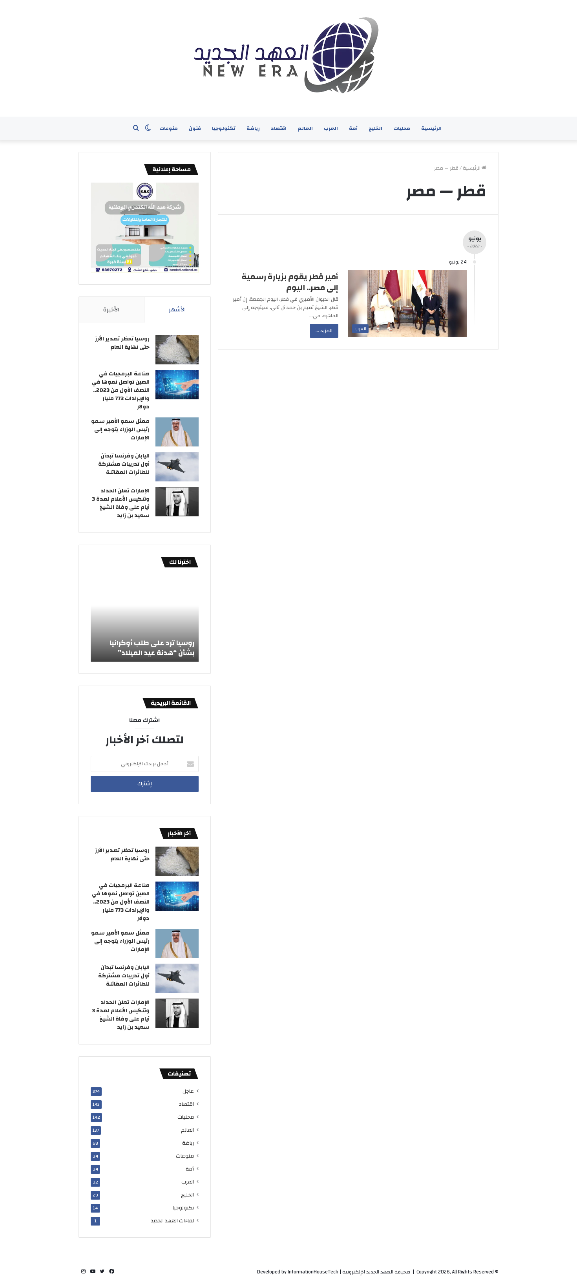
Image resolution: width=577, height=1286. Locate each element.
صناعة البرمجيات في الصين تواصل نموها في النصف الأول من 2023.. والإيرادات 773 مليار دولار (121, 390)
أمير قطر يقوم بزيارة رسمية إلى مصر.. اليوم (290, 282)
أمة (353, 128)
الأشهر (177, 309)
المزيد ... (324, 330)
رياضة (253, 128)
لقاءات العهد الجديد (172, 1220)
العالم (305, 128)
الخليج (375, 128)
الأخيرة (111, 309)
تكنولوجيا (224, 128)
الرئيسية (431, 128)
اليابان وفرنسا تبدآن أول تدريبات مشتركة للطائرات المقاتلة (124, 464)
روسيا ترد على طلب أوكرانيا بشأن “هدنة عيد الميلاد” (152, 648)
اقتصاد (279, 128)
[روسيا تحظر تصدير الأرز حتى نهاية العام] (177, 349)
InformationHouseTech (313, 1272)
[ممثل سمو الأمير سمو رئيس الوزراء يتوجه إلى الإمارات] (177, 431)
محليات (401, 128)
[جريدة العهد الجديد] (288, 58)
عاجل (188, 1091)
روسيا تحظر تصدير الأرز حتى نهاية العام (122, 343)
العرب (331, 128)
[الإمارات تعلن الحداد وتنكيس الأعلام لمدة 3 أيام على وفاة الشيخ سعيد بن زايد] (177, 501)
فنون (195, 128)
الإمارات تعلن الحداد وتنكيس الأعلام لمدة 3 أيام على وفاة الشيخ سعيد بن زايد (121, 503)
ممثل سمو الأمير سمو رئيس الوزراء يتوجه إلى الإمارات (120, 429)
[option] (145, 618)
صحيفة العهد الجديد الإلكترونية (376, 1272)
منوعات (168, 128)
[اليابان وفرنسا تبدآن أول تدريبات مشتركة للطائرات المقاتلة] (177, 466)
